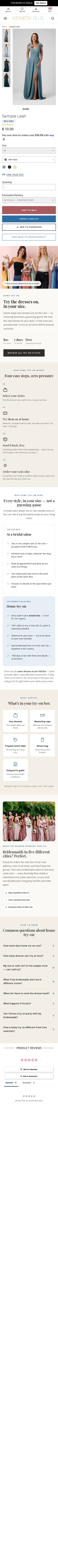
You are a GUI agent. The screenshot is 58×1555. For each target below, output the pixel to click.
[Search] (52, 18)
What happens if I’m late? (17, 1003)
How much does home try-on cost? (22, 945)
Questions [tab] (26, 1082)
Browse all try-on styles (24, 353)
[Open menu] (5, 18)
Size (4, 145)
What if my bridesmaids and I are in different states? (22, 981)
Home (4, 27)
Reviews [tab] (9, 1082)
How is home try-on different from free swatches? (25, 1029)
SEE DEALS (41, 3)
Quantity (7, 182)
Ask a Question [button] (30, 1076)
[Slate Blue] (4, 167)
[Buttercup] (15, 167)
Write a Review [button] (30, 1069)
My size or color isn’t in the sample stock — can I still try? (25, 967)
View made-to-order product (29, 237)
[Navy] (9, 167)
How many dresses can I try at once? (23, 955)
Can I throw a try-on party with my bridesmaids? (22, 1015)
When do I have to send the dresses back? (26, 993)
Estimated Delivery (12, 195)
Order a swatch (29, 219)
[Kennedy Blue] (29, 18)
